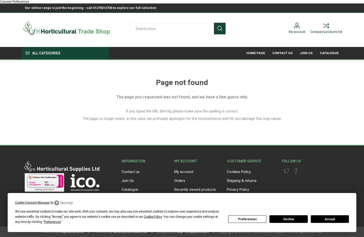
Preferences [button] (52, 222)
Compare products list (326, 32)
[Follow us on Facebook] (296, 171)
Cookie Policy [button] (153, 216)
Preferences (247, 219)
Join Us (128, 180)
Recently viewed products (195, 189)
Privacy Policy (238, 189)
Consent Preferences (14, 1)
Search (220, 28)
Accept (330, 219)
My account (297, 32)
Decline (288, 219)
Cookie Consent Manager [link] (32, 202)
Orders (179, 180)
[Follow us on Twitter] (286, 171)
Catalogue (130, 189)
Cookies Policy (239, 172)
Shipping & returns (242, 180)
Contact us (131, 172)
